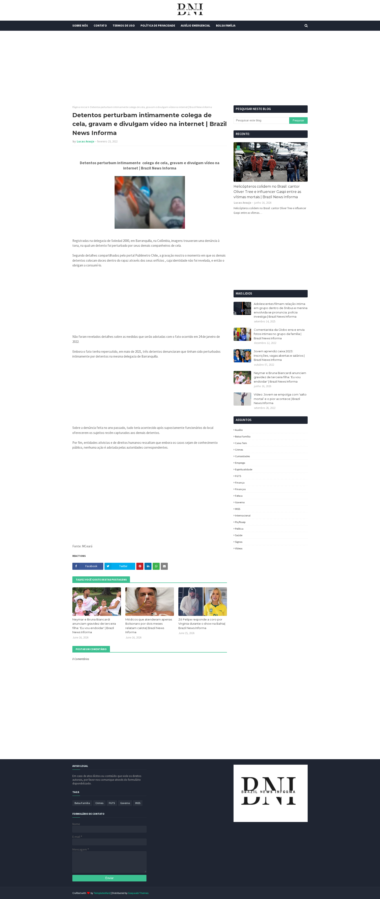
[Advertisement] (190, 68)
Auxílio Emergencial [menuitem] (195, 25)
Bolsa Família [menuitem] (225, 25)
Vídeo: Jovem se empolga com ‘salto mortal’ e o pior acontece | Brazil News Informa (280, 399)
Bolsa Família (242, 436)
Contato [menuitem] (100, 25)
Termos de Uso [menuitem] (124, 25)
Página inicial (80, 107)
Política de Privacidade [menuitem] (158, 25)
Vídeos (238, 548)
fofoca (239, 495)
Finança (240, 482)
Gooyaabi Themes (138, 893)
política (239, 528)
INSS (237, 509)
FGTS (238, 476)
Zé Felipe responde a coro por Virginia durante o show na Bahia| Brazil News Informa (201, 624)
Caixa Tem (241, 443)
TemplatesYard (102, 893)
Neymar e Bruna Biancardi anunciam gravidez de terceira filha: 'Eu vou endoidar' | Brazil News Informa (94, 626)
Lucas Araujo (85, 141)
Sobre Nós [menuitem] (80, 25)
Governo (240, 502)
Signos (238, 541)
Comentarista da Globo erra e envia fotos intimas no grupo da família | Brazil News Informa (279, 334)
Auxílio (239, 430)
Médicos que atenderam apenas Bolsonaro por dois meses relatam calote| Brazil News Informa (148, 626)
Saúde (238, 535)
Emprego (240, 462)
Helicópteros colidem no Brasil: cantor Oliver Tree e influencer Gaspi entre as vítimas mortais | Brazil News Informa (267, 191)
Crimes (239, 449)
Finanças (240, 489)
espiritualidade (243, 469)
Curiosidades (242, 456)
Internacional (242, 515)
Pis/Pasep (240, 522)
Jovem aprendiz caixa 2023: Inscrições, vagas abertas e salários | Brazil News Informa (279, 355)
